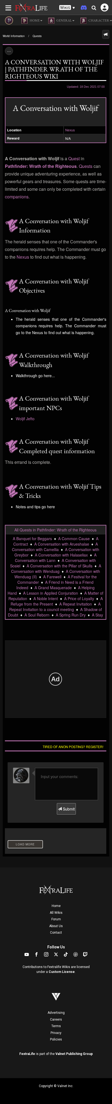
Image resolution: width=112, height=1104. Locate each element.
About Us (56, 926)
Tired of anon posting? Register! (73, 746)
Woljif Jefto (25, 418)
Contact (56, 932)
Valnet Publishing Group (74, 1054)
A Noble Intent (45, 598)
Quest (74, 158)
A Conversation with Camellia (55, 546)
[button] (67, 8)
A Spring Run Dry (71, 615)
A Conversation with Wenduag (56, 568)
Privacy (56, 1033)
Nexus (70, 130)
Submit (68, 809)
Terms (56, 1026)
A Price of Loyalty (79, 598)
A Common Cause (74, 538)
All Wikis (56, 913)
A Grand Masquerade (53, 587)
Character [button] (98, 20)
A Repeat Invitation (75, 604)
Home (56, 906)
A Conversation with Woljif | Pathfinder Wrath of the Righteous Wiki (54, 69)
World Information (14, 36)
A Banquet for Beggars (32, 538)
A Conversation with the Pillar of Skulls (59, 565)
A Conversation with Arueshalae (61, 544)
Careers (56, 1019)
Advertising (56, 1013)
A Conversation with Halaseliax (61, 555)
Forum (56, 919)
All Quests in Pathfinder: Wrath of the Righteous (55, 530)
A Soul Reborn (36, 615)
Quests (37, 36)
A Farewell (52, 576)
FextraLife (27, 1054)
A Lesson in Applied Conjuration (50, 593)
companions (17, 196)
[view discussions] (105, 34)
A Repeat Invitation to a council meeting (55, 606)
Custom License (62, 972)
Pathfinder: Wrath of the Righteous (41, 166)
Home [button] (34, 20)
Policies (56, 1039)
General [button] (64, 20)
